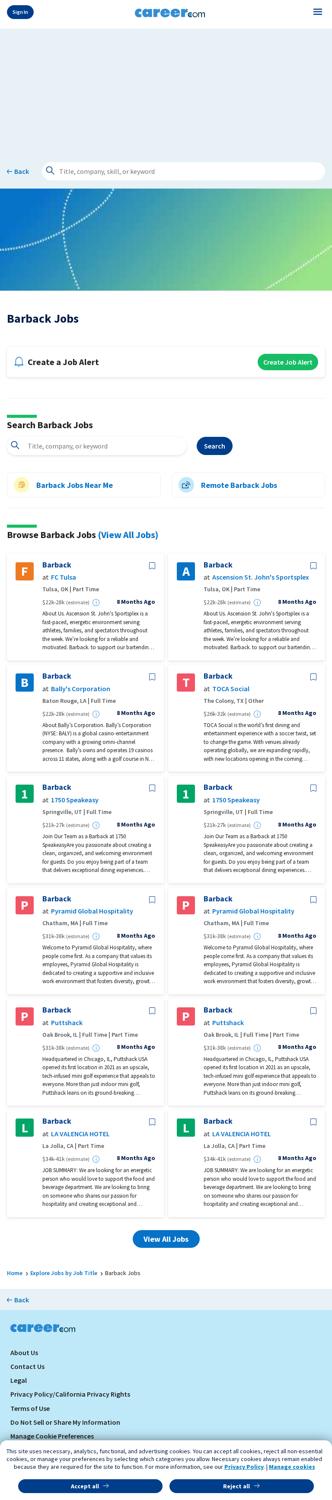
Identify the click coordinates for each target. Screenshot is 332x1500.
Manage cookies (292, 1467)
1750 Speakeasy (75, 800)
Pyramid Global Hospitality (92, 911)
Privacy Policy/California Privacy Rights (70, 1394)
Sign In (20, 12)
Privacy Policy (244, 1467)
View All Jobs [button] (166, 1239)
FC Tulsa (63, 577)
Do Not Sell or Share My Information (65, 1422)
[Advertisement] (166, 89)
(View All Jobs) (128, 535)
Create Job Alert (288, 362)
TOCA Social (230, 689)
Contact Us (27, 1366)
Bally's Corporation (80, 689)
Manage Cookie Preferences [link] (52, 1436)
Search (214, 446)
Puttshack (67, 1023)
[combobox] (96, 446)
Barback (56, 565)
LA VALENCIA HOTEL (80, 1134)
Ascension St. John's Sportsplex (260, 577)
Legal (18, 1380)
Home (14, 1273)
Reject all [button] (236, 1486)
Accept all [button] (85, 1486)
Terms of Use (30, 1408)
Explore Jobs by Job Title (63, 1273)
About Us (24, 1352)
